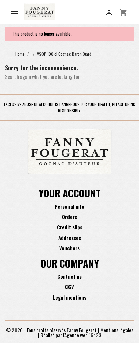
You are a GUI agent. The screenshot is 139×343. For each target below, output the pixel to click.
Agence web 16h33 (82, 335)
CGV (69, 286)
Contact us (69, 276)
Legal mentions (69, 297)
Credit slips (69, 227)
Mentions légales (116, 330)
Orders (69, 216)
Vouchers (69, 248)
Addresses (69, 237)
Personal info (69, 206)
